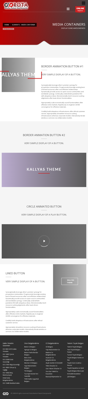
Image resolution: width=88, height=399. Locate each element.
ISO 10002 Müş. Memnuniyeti (8, 374)
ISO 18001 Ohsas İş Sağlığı (9, 368)
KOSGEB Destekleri (74, 374)
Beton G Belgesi (29, 347)
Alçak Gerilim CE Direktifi (54, 363)
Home (6, 25)
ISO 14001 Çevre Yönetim (8, 355)
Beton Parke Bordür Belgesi (31, 353)
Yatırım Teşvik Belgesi (74, 347)
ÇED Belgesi (71, 377)
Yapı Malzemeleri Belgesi (30, 367)
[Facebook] (68, 3)
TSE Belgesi (28, 371)
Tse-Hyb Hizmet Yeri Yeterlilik (31, 375)
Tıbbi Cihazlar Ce (51, 366)
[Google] (78, 3)
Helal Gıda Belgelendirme (8, 379)
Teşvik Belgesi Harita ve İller (75, 359)
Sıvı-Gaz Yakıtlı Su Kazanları (52, 372)
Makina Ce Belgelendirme (51, 353)
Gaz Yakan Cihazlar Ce (54, 368)
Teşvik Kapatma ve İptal (75, 368)
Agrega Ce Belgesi (30, 350)
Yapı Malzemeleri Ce (53, 350)
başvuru (80, 9)
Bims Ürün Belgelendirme (29, 359)
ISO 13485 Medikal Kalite (11, 383)
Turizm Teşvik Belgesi (74, 355)
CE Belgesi (49, 347)
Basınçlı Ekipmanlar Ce (53, 377)
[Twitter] (73, 3)
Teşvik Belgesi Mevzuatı (75, 371)
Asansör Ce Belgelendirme (51, 359)
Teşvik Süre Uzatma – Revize (74, 364)
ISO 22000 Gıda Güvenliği (8, 360)
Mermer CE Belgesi (30, 363)
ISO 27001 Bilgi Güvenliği (11, 365)
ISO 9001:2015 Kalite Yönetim (9, 350)
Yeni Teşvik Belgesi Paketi (73, 351)
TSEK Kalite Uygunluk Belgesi (31, 380)
